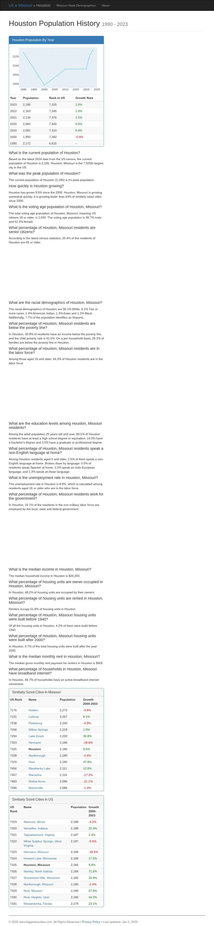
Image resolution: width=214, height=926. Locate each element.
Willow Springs (38, 729)
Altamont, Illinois (34, 822)
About (106, 5)
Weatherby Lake (39, 768)
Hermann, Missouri (36, 852)
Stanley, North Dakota (38, 871)
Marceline (35, 775)
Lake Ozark (36, 736)
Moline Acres (37, 781)
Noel (32, 762)
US (11, 5)
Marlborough (37, 755)
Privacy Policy (91, 921)
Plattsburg (35, 723)
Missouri (25, 5)
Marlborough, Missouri (38, 884)
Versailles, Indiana (36, 828)
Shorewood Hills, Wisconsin (42, 877)
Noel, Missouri (33, 890)
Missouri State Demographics (76, 5)
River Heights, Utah (36, 897)
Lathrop (34, 716)
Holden (33, 710)
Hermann (35, 742)
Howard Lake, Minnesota (40, 858)
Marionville (36, 788)
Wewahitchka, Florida (38, 903)
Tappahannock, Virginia (39, 834)
